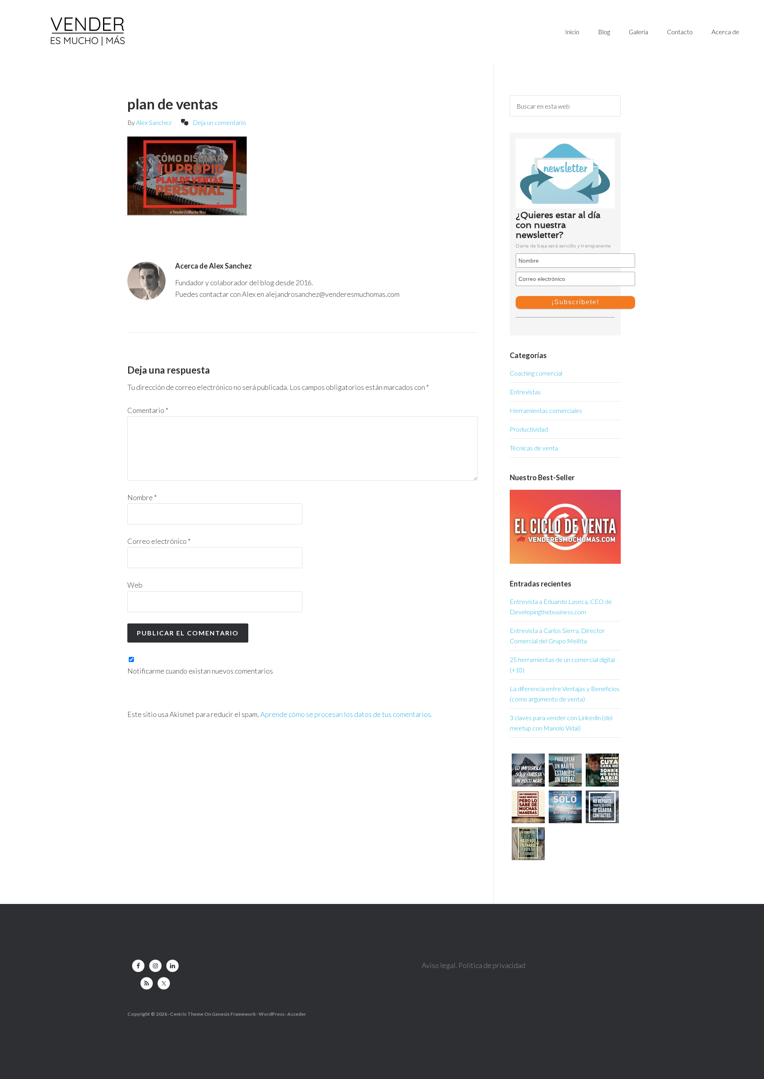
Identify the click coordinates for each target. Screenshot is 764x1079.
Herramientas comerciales (546, 410)
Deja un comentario (219, 122)
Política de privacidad (491, 965)
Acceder (296, 1014)
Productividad (529, 429)
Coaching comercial (536, 373)
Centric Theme (186, 1014)
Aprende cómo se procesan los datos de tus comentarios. (346, 714)
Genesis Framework (234, 1014)
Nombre (142, 497)
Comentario (147, 410)
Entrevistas (525, 391)
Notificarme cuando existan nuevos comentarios (200, 670)
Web (134, 584)
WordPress (272, 1014)
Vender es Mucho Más (145, 32)
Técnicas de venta (534, 448)
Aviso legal (439, 965)
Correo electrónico (159, 541)
